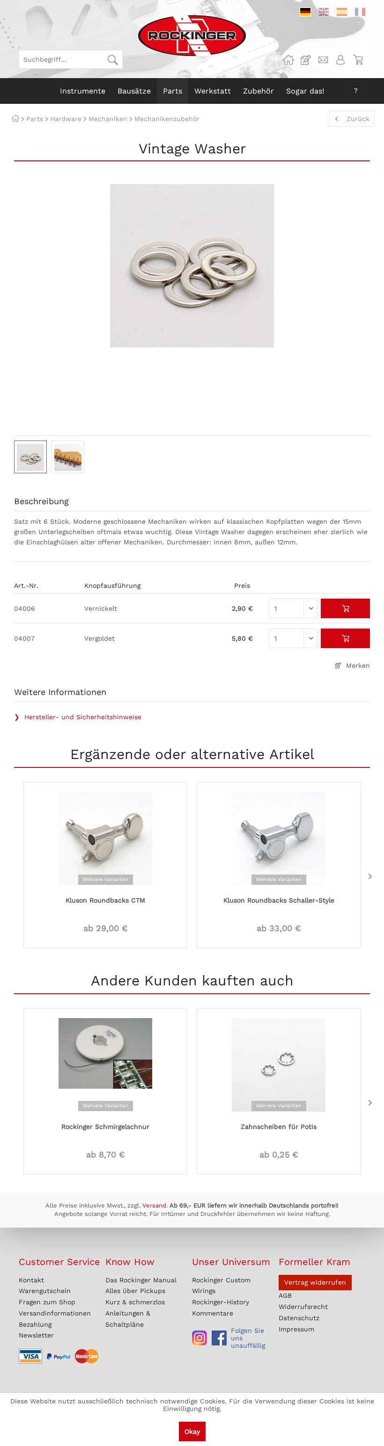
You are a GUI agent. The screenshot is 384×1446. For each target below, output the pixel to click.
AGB (285, 1295)
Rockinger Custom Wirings (221, 1285)
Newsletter (36, 1335)
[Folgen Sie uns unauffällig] (199, 1337)
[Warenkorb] (357, 59)
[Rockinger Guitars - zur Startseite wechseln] (192, 35)
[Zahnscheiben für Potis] (278, 1063)
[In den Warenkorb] (345, 608)
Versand (154, 1205)
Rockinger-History (220, 1302)
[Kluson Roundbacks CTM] (105, 837)
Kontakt (31, 1280)
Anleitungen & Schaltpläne (127, 1318)
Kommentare (212, 1313)
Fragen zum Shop (47, 1302)
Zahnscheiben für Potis (279, 1126)
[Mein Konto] (340, 59)
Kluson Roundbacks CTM (105, 900)
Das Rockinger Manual (141, 1280)
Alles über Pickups (135, 1290)
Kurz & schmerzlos (135, 1302)
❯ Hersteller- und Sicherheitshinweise (77, 717)
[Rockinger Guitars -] (288, 59)
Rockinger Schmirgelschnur (105, 1126)
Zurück (358, 119)
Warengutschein (45, 1290)
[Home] (15, 119)
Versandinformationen (55, 1313)
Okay (192, 1431)
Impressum (296, 1329)
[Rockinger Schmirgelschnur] (105, 1063)
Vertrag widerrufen (315, 1282)
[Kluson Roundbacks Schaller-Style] (278, 837)
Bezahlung (35, 1324)
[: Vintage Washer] (30, 457)
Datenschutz (299, 1318)
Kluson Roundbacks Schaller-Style (278, 900)
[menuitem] (71, 59)
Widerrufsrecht (303, 1306)
